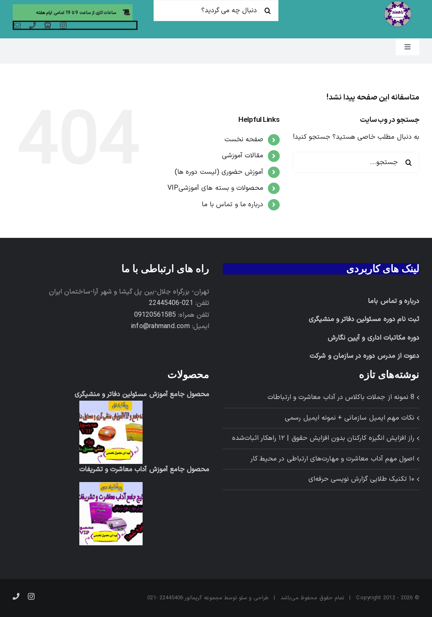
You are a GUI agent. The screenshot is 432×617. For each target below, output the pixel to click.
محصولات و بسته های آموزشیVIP (215, 188)
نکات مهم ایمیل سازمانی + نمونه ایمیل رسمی (349, 418)
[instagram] (63, 25)
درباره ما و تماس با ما (232, 204)
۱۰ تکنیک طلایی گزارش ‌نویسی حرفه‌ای (361, 479)
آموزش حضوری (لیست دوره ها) (219, 172)
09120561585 (155, 315)
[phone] (32, 25)
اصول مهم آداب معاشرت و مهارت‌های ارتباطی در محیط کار (332, 459)
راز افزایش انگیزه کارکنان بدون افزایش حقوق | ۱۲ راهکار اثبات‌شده (323, 438)
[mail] (17, 25)
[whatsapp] (47, 25)
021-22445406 (171, 303)
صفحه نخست (243, 140)
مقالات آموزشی (242, 156)
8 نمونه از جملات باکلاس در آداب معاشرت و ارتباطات (340, 397)
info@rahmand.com (160, 326)
